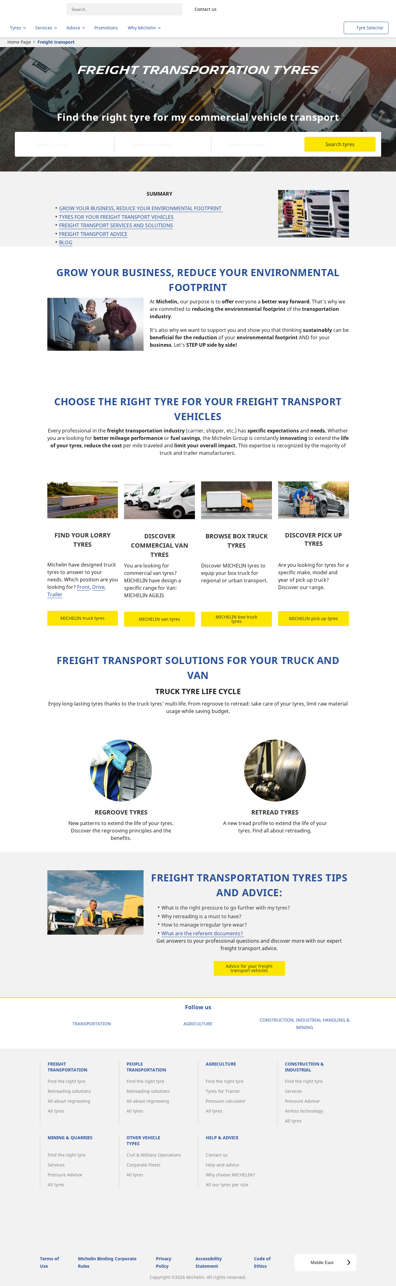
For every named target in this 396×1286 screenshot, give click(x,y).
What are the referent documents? (202, 933)
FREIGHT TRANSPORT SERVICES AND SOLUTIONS (116, 225)
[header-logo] (34, 9)
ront (85, 587)
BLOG (65, 242)
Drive (98, 587)
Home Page (19, 42)
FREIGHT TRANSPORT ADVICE (93, 234)
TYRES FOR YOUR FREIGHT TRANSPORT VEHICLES (116, 217)
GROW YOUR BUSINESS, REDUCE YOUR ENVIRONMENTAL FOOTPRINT (141, 208)
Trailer (54, 594)
